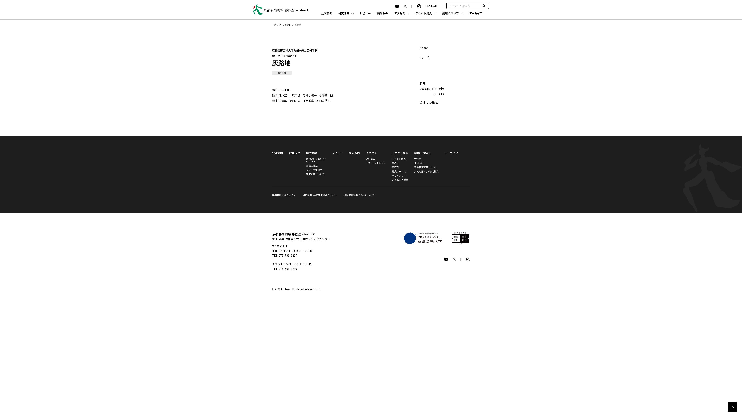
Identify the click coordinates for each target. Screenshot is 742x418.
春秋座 (417, 158)
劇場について (450, 13)
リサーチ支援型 (314, 169)
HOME (275, 24)
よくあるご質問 (400, 180)
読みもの (382, 13)
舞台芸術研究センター (425, 167)
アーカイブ (476, 13)
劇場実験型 (312, 165)
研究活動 (343, 13)
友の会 (395, 162)
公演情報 (326, 13)
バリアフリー (399, 175)
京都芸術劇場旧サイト (283, 195)
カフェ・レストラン (376, 162)
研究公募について (315, 174)
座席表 (395, 167)
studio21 (419, 162)
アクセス (399, 13)
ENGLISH (431, 6)
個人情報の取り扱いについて (359, 195)
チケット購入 (423, 13)
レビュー (365, 13)
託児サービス (399, 171)
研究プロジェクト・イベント (316, 160)
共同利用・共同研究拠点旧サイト (320, 195)
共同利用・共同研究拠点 (426, 171)
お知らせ (294, 153)
